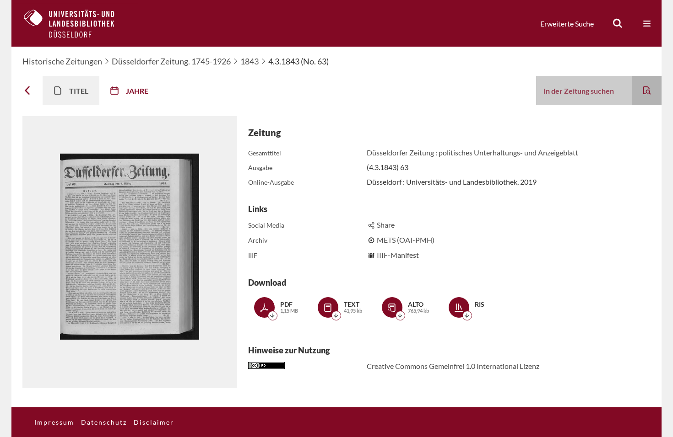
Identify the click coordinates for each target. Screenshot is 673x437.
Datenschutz (104, 422)
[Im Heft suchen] (647, 90)
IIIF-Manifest (398, 254)
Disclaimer (154, 422)
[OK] (617, 23)
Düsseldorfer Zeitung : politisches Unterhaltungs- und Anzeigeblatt (472, 152)
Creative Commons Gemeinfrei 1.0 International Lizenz (453, 366)
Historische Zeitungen (62, 61)
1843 (249, 61)
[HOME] (76, 23)
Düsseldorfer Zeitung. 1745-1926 (171, 61)
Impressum (54, 422)
